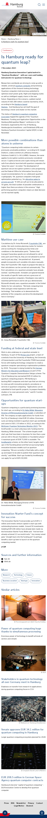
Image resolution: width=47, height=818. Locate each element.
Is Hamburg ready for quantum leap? (15, 42)
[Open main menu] (43, 4)
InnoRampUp (6, 442)
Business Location (10, 581)
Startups (24, 581)
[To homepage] (12, 4)
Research (6, 575)
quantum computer (23, 86)
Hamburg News (13, 39)
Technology (18, 575)
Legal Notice (19, 806)
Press (6, 803)
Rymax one (25, 355)
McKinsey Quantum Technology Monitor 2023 (19, 426)
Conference (7, 50)
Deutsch (29, 806)
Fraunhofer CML (35, 243)
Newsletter (21, 803)
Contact (39, 803)
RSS (12, 803)
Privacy (31, 803)
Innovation (36, 581)
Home (3, 39)
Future (29, 575)
